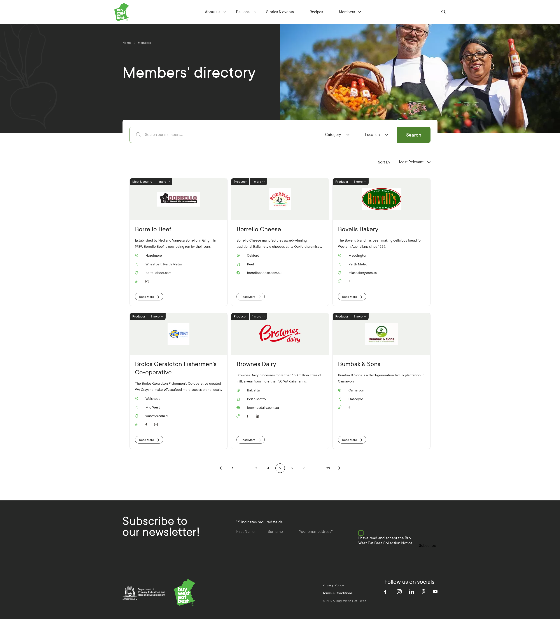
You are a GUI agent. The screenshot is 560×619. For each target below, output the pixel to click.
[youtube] (435, 591)
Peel (250, 264)
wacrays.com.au (157, 416)
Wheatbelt (153, 264)
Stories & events (280, 12)
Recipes (316, 12)
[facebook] (350, 280)
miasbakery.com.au (362, 273)
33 (328, 468)
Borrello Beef (153, 229)
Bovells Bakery (358, 229)
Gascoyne (356, 399)
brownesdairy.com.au (263, 408)
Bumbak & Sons (359, 364)
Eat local (243, 12)
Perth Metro (172, 264)
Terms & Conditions (337, 593)
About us (212, 12)
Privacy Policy (333, 585)
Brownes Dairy (256, 364)
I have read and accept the (385, 540)
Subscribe (427, 545)
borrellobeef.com (158, 273)
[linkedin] (258, 415)
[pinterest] (423, 591)
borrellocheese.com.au (264, 273)
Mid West (152, 407)
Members (347, 12)
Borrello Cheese (258, 229)
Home (126, 43)
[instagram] (147, 281)
